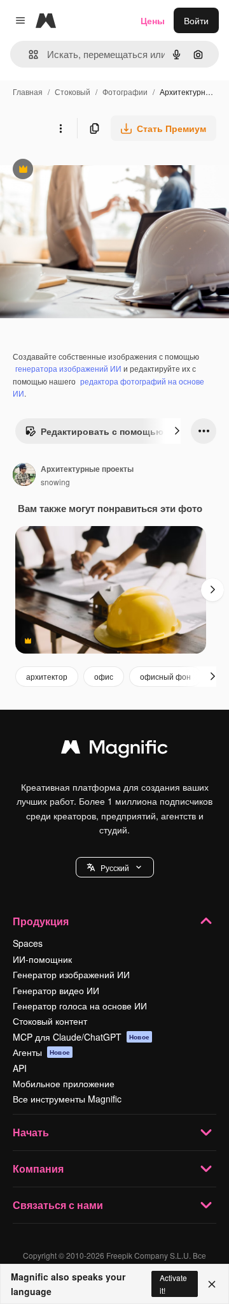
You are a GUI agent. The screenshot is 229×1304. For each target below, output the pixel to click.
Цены (153, 20)
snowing (55, 481)
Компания (38, 1168)
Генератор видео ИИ (56, 990)
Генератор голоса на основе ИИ (80, 1005)
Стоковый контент (50, 1021)
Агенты (41, 1052)
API (20, 1068)
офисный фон (165, 676)
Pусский (115, 867)
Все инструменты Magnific (67, 1098)
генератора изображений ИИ (68, 368)
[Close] (211, 1284)
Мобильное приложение (63, 1083)
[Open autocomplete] (28, 54)
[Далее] (176, 431)
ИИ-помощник (42, 959)
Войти (196, 20)
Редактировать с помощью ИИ (102, 434)
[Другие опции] (60, 128)
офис (103, 676)
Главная (28, 91)
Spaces (28, 943)
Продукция (41, 921)
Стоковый (72, 91)
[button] (115, 867)
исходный (85, 170)
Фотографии (125, 91)
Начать (31, 1132)
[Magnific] (114, 749)
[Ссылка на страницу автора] (24, 475)
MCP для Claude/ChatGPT (81, 1036)
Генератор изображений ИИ (71, 974)
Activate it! (173, 1283)
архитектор (46, 676)
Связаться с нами (58, 1205)
